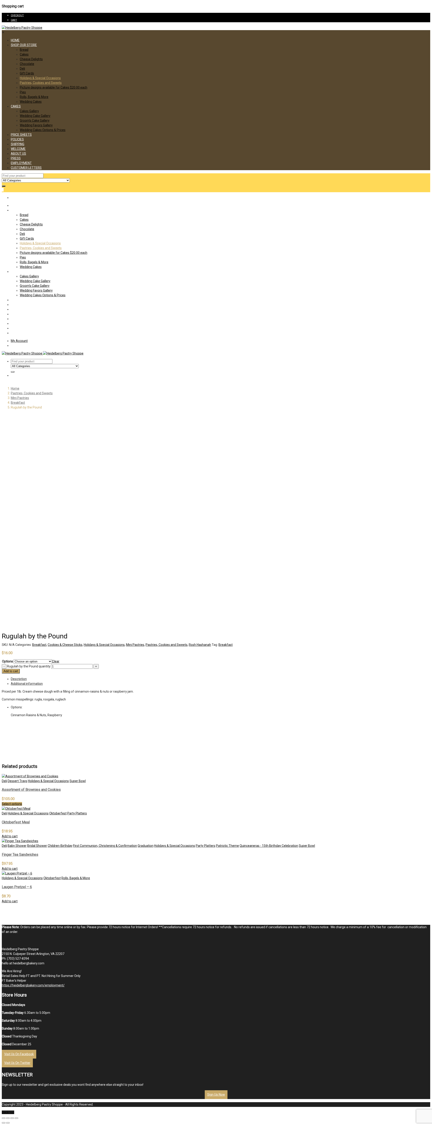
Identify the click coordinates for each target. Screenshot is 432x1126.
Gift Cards (27, 73)
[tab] (220, 679)
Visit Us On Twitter (17, 1063)
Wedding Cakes (31, 101)
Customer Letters (26, 167)
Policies (17, 139)
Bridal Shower (37, 845)
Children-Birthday (60, 845)
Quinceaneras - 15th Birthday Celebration (269, 845)
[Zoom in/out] (16, 1118)
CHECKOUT (17, 15)
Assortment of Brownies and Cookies (31, 789)
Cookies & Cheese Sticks (65, 645)
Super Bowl (78, 781)
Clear (55, 661)
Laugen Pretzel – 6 (17, 887)
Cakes (24, 54)
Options (7, 661)
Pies (23, 92)
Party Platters (77, 813)
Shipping (17, 144)
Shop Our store (24, 45)
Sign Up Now (216, 1094)
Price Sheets (21, 134)
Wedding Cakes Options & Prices (42, 130)
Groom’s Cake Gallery (35, 120)
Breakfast (18, 402)
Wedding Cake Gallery (35, 116)
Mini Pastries (20, 398)
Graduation (145, 845)
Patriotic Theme (227, 845)
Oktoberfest (58, 813)
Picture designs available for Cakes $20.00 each (53, 87)
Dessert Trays (17, 781)
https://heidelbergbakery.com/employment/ (33, 985)
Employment (21, 163)
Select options (12, 804)
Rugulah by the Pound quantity (28, 666)
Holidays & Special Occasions (40, 78)
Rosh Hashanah (200, 645)
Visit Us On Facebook (19, 1054)
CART (14, 20)
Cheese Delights (31, 59)
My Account (19, 341)
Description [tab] (19, 679)
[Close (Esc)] (3, 1118)
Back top (8, 1112)
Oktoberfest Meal (16, 822)
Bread (24, 49)
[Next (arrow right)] (8, 1123)
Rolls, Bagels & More (34, 97)
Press (16, 158)
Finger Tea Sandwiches (20, 854)
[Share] (8, 1118)
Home (15, 40)
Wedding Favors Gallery (36, 125)
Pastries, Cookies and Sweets (41, 83)
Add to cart (11, 671)
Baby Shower (17, 845)
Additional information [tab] (27, 683)
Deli (22, 68)
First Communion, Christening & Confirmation (105, 845)
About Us (18, 153)
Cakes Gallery (29, 111)
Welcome (18, 149)
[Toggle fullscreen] (12, 1118)
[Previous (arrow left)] (3, 1123)
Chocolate (27, 64)
